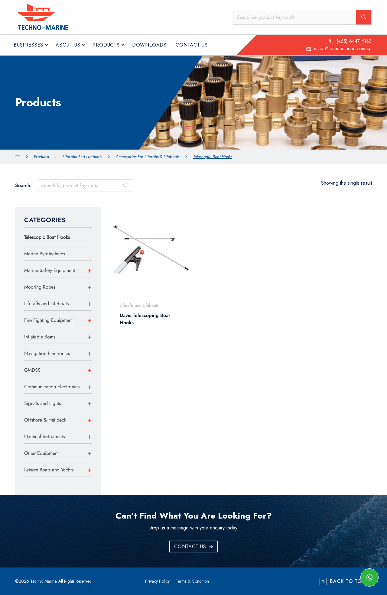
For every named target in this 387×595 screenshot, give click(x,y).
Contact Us (192, 44)
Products (106, 44)
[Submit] (126, 185)
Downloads (149, 44)
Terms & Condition (192, 581)
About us (68, 44)
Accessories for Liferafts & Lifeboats (147, 157)
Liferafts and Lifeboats (82, 157)
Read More (147, 351)
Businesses (28, 44)
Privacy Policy (157, 581)
